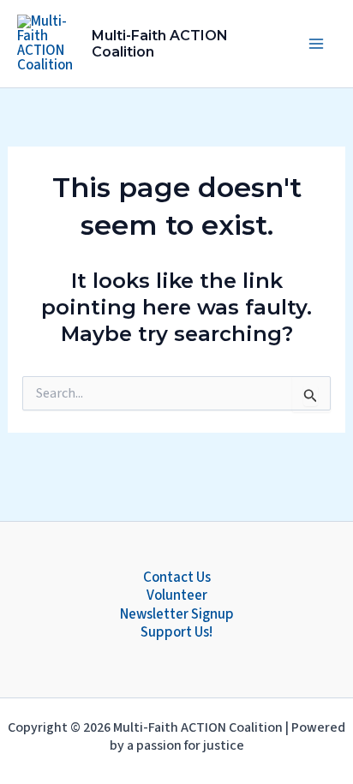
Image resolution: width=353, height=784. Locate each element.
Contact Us (177, 578)
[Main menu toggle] (317, 43)
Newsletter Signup (177, 615)
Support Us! (176, 633)
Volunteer (177, 596)
